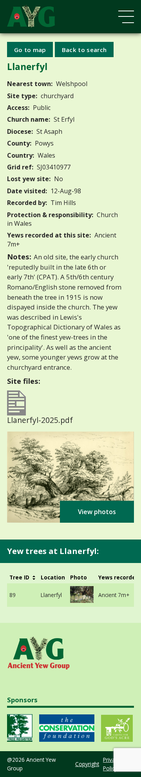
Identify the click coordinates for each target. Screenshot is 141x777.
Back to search (84, 49)
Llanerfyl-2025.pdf (40, 419)
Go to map (30, 49)
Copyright (87, 764)
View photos (97, 511)
